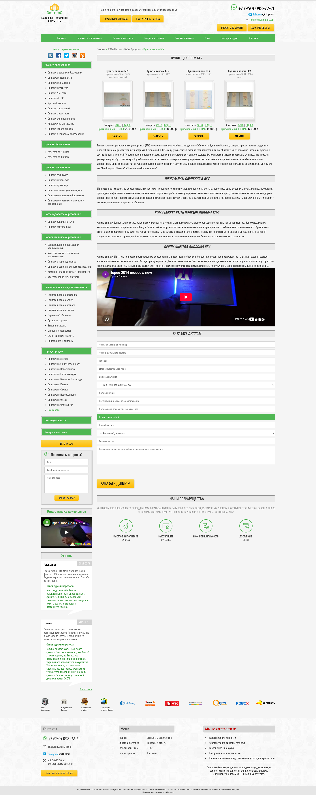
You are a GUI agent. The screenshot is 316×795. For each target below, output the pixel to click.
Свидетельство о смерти (61, 310)
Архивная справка (57, 320)
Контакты (254, 38)
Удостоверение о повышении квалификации (63, 255)
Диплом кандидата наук (61, 221)
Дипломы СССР (55, 98)
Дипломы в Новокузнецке (62, 394)
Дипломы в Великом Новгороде (65, 379)
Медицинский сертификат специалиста (69, 271)
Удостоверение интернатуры (63, 277)
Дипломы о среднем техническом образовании (66, 202)
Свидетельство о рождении (62, 295)
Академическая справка (61, 123)
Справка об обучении (59, 315)
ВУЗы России (115, 49)
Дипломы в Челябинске (60, 405)
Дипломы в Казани (58, 384)
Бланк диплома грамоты (61, 335)
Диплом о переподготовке (62, 261)
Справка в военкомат (59, 330)
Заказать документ (232, 27)
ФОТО (118, 125)
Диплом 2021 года (57, 93)
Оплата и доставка (123, 38)
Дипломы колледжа (58, 180)
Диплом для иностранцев (61, 118)
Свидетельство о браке (60, 300)
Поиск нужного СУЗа (148, 18)
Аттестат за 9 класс (58, 152)
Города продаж (229, 38)
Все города (54, 410)
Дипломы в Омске (57, 399)
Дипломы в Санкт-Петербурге (64, 364)
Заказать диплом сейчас (59, 773)
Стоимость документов (89, 38)
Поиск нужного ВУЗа (116, 18)
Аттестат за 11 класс (58, 157)
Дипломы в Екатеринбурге (62, 374)
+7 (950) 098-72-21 (255, 8)
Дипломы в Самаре (58, 389)
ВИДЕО (127, 125)
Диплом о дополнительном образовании (69, 266)
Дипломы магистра (58, 88)
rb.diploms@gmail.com (262, 19)
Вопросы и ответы (154, 38)
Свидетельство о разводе (61, 305)
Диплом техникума (58, 175)
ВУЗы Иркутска (132, 49)
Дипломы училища (58, 185)
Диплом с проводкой (59, 108)
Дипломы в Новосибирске (62, 369)
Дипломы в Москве (58, 358)
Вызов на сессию (57, 325)
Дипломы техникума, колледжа (65, 190)
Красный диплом (57, 103)
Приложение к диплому (60, 341)
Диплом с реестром (58, 113)
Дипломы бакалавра (59, 82)
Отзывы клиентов (184, 38)
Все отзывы (86, 689)
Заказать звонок (260, 27)
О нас (207, 38)
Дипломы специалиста (60, 77)
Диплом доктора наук (59, 227)
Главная (61, 38)
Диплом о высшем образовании (65, 72)
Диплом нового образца (61, 129)
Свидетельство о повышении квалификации (63, 246)
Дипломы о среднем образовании (66, 195)
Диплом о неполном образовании (66, 134)
